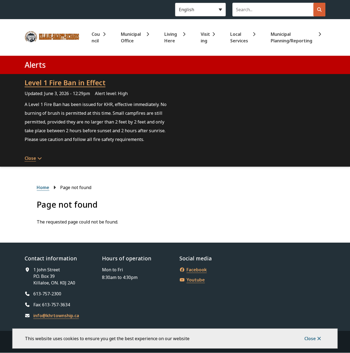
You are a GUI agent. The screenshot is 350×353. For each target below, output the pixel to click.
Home (43, 187)
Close (310, 339)
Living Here (170, 37)
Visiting (205, 37)
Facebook (196, 270)
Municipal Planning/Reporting (291, 37)
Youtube (195, 280)
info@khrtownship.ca (56, 316)
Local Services (239, 37)
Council (96, 37)
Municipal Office (131, 37)
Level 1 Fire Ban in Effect (65, 82)
